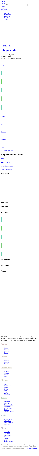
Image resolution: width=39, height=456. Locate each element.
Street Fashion (8, 408)
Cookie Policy (8, 441)
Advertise (7, 432)
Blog (5, 376)
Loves (2, 147)
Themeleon (7, 421)
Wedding (7, 394)
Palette (2, 65)
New (2, 158)
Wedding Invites (9, 411)
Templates (3, 132)
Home (6, 389)
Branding (7, 401)
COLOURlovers (5, 10)
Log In (3, 1)
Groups (6, 373)
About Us (7, 433)
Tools (6, 19)
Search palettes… (6, 5)
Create (2, 8)
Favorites (3, 139)
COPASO (7, 424)
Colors (2, 124)
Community (7, 14)
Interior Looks (8, 405)
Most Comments (7, 166)
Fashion (6, 387)
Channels (7, 16)
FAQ (5, 440)
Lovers (6, 375)
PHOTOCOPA (8, 422)
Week (8, 150)
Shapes (6, 353)
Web (5, 392)
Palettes (6, 349)
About (3, 428)
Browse (6, 13)
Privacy (6, 437)
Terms (6, 438)
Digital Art (7, 386)
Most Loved (5, 162)
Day (12, 150)
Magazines (7, 406)
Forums (6, 371)
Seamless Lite (8, 419)
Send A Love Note (6, 46)
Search (3, 6)
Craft (5, 384)
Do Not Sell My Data (31, 448)
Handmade (7, 403)
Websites (6, 410)
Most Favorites (6, 170)
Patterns (3, 116)
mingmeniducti (10, 50)
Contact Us (7, 435)
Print (5, 390)
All (2, 150)
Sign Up (3, 3)
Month (5, 150)
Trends (6, 18)
